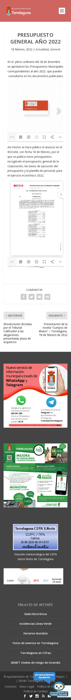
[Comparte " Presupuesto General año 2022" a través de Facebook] (24, 297)
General (55, 49)
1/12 (11, 137)
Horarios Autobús (35, 633)
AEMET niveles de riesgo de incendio (35, 662)
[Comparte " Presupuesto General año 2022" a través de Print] (47, 297)
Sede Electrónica (35, 614)
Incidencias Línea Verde (35, 623)
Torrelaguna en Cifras (35, 653)
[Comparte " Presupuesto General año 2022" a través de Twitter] (32, 297)
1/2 (12, 261)
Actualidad (42, 49)
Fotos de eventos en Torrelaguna (35, 643)
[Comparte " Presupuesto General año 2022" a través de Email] (39, 297)
